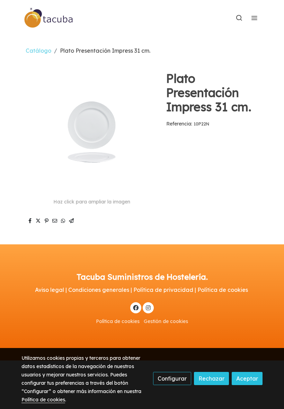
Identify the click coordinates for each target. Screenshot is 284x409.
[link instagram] (148, 307)
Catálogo (38, 50)
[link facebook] (135, 307)
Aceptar (247, 378)
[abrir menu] (254, 17)
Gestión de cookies (166, 321)
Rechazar (211, 378)
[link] (48, 17)
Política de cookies (118, 321)
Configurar (172, 378)
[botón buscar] (239, 17)
